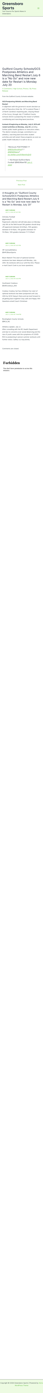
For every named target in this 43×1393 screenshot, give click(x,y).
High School (17, 89)
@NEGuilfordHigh (15, 149)
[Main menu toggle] (38, 8)
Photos (25, 89)
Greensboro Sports (12, 5)
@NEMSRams (13, 152)
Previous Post (21, 181)
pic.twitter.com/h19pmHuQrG (19, 155)
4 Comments (7, 89)
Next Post (21, 185)
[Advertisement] (21, 39)
